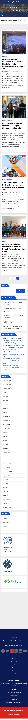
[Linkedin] (20, 651)
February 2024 (7, 452)
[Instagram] (12, 651)
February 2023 (7, 499)
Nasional (5, 56)
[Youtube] (25, 651)
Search (4, 285)
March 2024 (6, 448)
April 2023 (5, 491)
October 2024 (6, 424)
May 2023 (5, 487)
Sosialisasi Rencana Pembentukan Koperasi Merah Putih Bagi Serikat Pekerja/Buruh (12, 310)
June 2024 (5, 436)
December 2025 (7, 380)
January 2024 (6, 456)
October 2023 (6, 468)
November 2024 (7, 420)
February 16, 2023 (9, 71)
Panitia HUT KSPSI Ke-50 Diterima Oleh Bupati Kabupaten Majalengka (12, 125)
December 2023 (7, 460)
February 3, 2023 (8, 254)
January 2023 (6, 503)
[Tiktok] (16, 651)
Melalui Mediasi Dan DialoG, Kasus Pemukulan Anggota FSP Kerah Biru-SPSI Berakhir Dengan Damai (13, 341)
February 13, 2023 (9, 192)
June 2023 (5, 483)
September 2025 (7, 388)
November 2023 (7, 464)
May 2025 (5, 400)
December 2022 (7, 507)
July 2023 (5, 479)
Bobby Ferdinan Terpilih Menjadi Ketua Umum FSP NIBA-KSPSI (14, 354)
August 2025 (6, 392)
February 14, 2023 (9, 130)
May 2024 (5, 440)
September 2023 (7, 472)
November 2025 (7, 384)
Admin (18, 71)
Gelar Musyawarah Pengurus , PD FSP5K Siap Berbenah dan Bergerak (13, 361)
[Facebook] (3, 651)
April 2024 (5, 444)
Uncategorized (7, 530)
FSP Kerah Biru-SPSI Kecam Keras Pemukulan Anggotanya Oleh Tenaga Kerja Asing (13, 347)
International (6, 522)
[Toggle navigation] (15, 15)
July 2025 (5, 396)
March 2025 (6, 408)
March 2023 (6, 495)
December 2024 (7, 416)
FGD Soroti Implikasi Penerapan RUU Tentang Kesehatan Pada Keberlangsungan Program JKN (13, 64)
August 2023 (6, 475)
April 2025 (5, 404)
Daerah (4, 120)
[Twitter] (7, 651)
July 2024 (5, 432)
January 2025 (6, 412)
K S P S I (14, 7)
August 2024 (6, 428)
